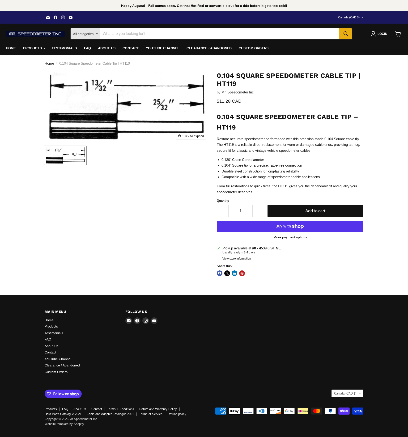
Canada (349, 17)
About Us (106, 48)
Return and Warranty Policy (158, 409)
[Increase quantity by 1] (258, 211)
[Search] (345, 33)
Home (11, 48)
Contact (131, 48)
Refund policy (177, 414)
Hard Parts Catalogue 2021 (63, 414)
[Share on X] (227, 273)
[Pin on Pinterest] (242, 273)
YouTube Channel (162, 48)
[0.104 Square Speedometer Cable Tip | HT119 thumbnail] (65, 155)
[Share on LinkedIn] (234, 273)
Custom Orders (253, 48)
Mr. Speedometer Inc (237, 92)
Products (33, 48)
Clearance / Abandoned (209, 48)
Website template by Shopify (64, 424)
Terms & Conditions (120, 409)
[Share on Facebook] (219, 273)
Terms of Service (150, 414)
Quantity (223, 200)
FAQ (87, 48)
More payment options (290, 237)
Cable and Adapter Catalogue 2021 (110, 414)
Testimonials (64, 48)
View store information (236, 258)
